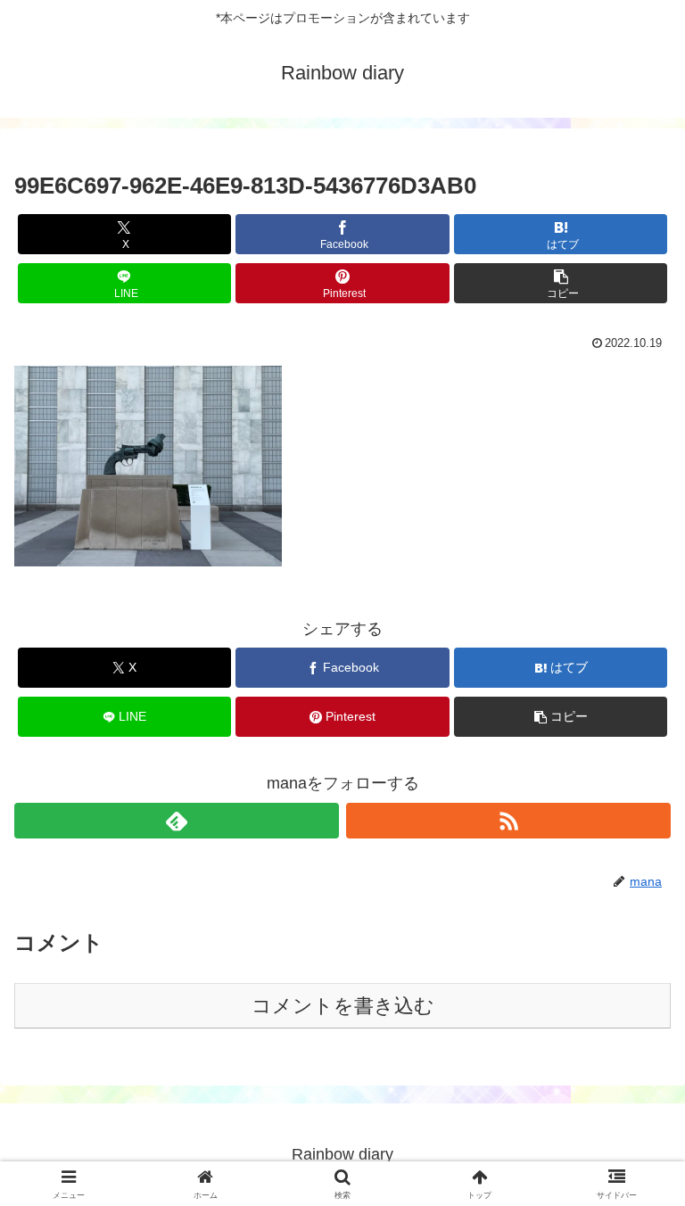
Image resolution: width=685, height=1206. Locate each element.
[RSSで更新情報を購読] (508, 820)
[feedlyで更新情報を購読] (176, 820)
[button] (560, 283)
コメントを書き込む (343, 1006)
